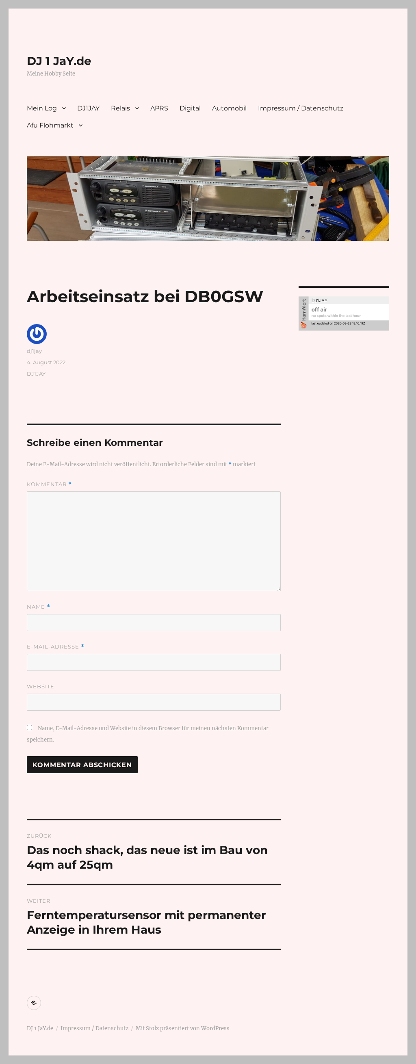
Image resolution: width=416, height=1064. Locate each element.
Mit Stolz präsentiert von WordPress (183, 1028)
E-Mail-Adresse (55, 646)
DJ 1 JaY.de (59, 61)
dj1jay (34, 351)
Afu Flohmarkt (50, 125)
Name (38, 606)
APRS (159, 108)
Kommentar (49, 484)
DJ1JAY (88, 108)
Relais (120, 108)
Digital (190, 108)
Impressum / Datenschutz (300, 108)
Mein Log (42, 108)
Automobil (229, 108)
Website (40, 686)
